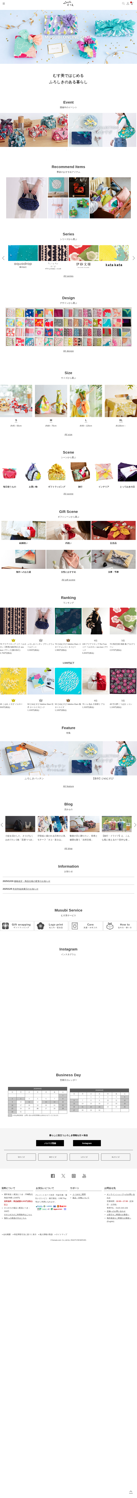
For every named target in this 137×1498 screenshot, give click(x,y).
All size (68, 434)
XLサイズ (116, 1157)
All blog (68, 848)
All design (68, 351)
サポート (74, 1188)
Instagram (87, 1143)
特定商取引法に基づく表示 (25, 1234)
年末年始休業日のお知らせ (25, 889)
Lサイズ (84, 1157)
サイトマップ (61, 1234)
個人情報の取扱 (46, 1234)
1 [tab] (66, 149)
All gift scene (68, 580)
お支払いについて (45, 1188)
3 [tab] (70, 149)
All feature (68, 786)
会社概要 (7, 1234)
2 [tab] (68, 149)
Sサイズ (21, 1157)
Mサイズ (52, 1157)
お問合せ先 (110, 1188)
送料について (8, 1188)
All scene (68, 494)
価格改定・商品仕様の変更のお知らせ (32, 881)
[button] (3, 258)
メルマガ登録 (50, 1143)
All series (68, 276)
